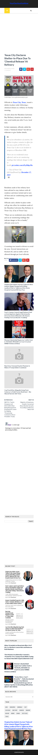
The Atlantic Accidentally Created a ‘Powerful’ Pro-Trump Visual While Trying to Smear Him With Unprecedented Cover (18, 656)
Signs (18, 713)
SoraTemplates (19, 752)
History (14, 710)
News (5, 260)
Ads (6, 707)
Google (7, 710)
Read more (13, 583)
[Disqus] (19, 445)
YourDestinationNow (19, 3)
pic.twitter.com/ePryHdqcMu (22, 165)
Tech (6, 716)
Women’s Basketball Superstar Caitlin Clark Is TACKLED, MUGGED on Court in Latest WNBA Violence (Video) (18, 341)
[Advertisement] (19, 34)
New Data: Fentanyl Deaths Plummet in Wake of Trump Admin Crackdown (17, 366)
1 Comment (7, 70)
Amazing (12, 707)
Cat (25, 707)
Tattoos (24, 713)
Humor (21, 710)
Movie (7, 713)
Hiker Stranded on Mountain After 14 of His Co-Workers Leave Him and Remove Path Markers (18, 647)
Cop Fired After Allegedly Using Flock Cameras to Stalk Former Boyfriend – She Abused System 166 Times (17, 391)
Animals (19, 707)
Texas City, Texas (19, 102)
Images (28, 710)
